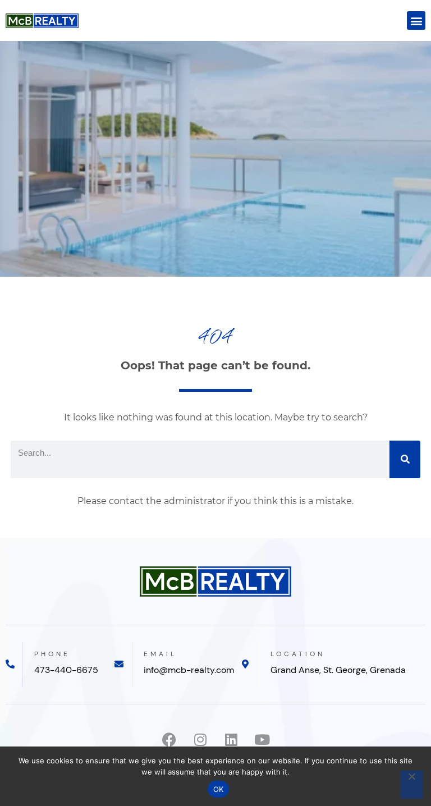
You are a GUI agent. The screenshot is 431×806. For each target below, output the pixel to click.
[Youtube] (262, 739)
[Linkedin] (231, 739)
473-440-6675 (66, 670)
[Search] (404, 459)
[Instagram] (200, 739)
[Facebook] (169, 739)
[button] (416, 20)
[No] (411, 785)
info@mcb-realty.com (189, 670)
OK (218, 789)
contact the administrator (167, 501)
